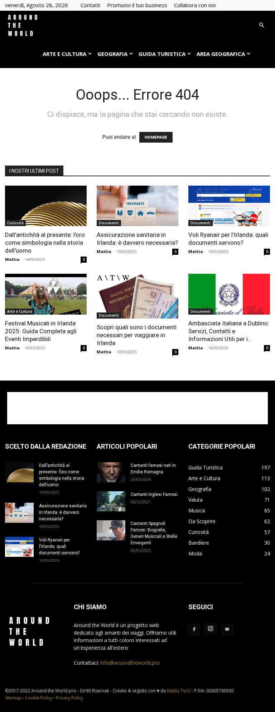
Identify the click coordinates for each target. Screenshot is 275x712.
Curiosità (15, 222)
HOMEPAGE (156, 137)
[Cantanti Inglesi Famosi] (111, 501)
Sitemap (13, 698)
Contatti (90, 5)
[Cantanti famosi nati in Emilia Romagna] (111, 472)
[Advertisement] (137, 408)
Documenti (109, 222)
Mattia (12, 259)
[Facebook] (194, 629)
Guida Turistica (162, 53)
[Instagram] (210, 629)
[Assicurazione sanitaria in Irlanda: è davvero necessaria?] (137, 206)
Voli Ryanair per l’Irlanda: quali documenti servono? (59, 546)
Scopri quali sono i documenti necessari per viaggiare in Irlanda (137, 335)
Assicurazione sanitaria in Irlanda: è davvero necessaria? (63, 512)
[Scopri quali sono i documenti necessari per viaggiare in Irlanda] (137, 296)
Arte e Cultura (64, 53)
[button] (261, 25)
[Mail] (227, 629)
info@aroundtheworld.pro (130, 662)
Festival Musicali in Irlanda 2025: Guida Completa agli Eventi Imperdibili (41, 331)
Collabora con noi (195, 5)
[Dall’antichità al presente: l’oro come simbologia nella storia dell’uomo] (46, 206)
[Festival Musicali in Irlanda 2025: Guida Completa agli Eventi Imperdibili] (46, 294)
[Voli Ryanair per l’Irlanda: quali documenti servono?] (229, 206)
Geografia (112, 53)
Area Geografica (221, 53)
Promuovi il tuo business (137, 5)
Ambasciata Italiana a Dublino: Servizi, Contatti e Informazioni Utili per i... (228, 331)
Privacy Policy (69, 698)
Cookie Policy (38, 698)
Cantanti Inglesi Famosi (154, 494)
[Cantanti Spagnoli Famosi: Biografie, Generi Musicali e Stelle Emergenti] (111, 530)
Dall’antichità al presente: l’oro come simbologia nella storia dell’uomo (45, 242)
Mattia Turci (178, 691)
